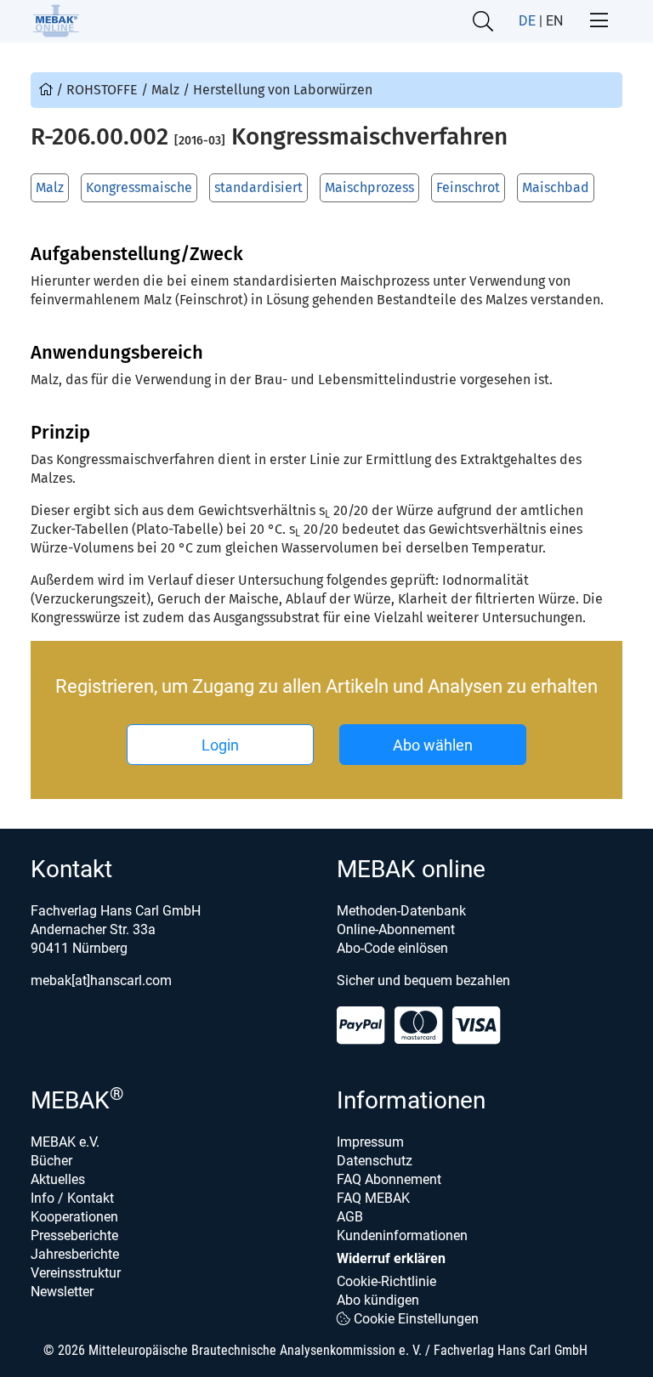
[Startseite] (56, 21)
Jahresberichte (75, 1254)
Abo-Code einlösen (392, 948)
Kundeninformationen (402, 1235)
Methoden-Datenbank (401, 911)
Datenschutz (374, 1161)
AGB (350, 1217)
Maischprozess (369, 187)
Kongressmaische (139, 187)
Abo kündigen (378, 1300)
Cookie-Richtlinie (386, 1281)
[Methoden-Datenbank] (47, 90)
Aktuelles (58, 1179)
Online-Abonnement (396, 929)
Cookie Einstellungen (414, 1319)
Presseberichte (74, 1235)
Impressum (370, 1142)
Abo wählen (433, 745)
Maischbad (555, 187)
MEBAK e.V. (65, 1142)
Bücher (51, 1161)
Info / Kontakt (72, 1198)
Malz (50, 187)
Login (220, 745)
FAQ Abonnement (389, 1179)
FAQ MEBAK (373, 1198)
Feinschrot (468, 187)
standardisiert (258, 187)
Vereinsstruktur (76, 1273)
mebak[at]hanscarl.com (101, 980)
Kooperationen (74, 1217)
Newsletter (62, 1292)
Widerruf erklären (391, 1258)
